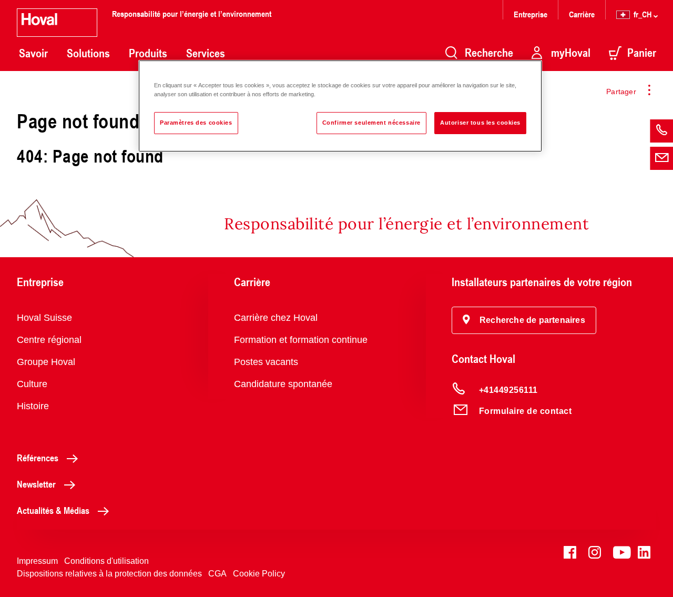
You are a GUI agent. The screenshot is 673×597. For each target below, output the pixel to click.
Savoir (33, 53)
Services (205, 53)
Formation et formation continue (301, 340)
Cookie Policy (259, 573)
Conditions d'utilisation (106, 560)
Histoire (33, 406)
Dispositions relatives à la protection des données (109, 573)
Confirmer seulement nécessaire (371, 122)
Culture (32, 384)
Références (37, 457)
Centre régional (49, 340)
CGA (217, 573)
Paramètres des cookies (196, 122)
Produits (148, 53)
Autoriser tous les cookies (480, 122)
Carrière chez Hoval (276, 317)
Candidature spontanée (283, 384)
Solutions (88, 53)
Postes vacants (266, 362)
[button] (524, 320)
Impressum (37, 560)
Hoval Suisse (44, 317)
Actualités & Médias (53, 510)
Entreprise (530, 14)
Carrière (582, 14)
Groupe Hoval (46, 362)
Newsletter (36, 484)
